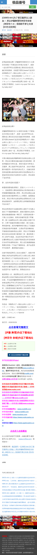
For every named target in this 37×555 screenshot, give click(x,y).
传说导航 (21, 544)
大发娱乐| (11, 536)
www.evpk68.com (22, 411)
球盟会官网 (28, 544)
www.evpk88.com (24, 409)
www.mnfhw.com (25, 439)
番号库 (4, 30)
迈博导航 (10, 544)
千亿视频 (9, 538)
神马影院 (15, 544)
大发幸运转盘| (17, 536)
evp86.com (28, 373)
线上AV (26, 540)
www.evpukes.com (20, 414)
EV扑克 (16, 542)
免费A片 (21, 540)
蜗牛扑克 (21, 542)
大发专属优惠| (25, 536)
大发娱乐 (10, 542)
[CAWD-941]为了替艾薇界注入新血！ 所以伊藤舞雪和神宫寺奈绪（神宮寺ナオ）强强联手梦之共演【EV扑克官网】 (17, 22)
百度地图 (7, 550)
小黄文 (4, 538)
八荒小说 (4, 542)
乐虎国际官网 (20, 546)
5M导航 (10, 540)
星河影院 (31, 536)
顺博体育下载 (28, 542)
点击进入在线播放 (18, 430)
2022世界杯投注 (17, 538)
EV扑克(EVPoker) (12, 360)
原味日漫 (4, 540)
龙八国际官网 (11, 546)
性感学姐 (25, 538)
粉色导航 (15, 540)
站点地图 (29, 548)
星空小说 (31, 540)
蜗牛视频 (30, 538)
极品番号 (18, 2)
